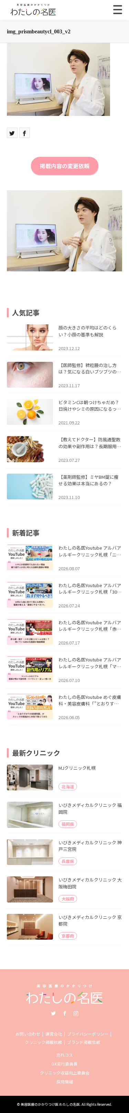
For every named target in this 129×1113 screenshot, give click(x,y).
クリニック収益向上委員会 (64, 1073)
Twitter (53, 1013)
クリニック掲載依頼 (43, 1042)
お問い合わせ (27, 1034)
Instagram (76, 1013)
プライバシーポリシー (87, 1034)
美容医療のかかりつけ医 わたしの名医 (50, 1104)
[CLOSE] (117, 9)
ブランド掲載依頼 (83, 1042)
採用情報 (64, 1081)
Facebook (64, 1013)
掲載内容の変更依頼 (64, 166)
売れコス (64, 1055)
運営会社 (53, 1034)
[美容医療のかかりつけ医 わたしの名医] (64, 1001)
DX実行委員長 (64, 1064)
